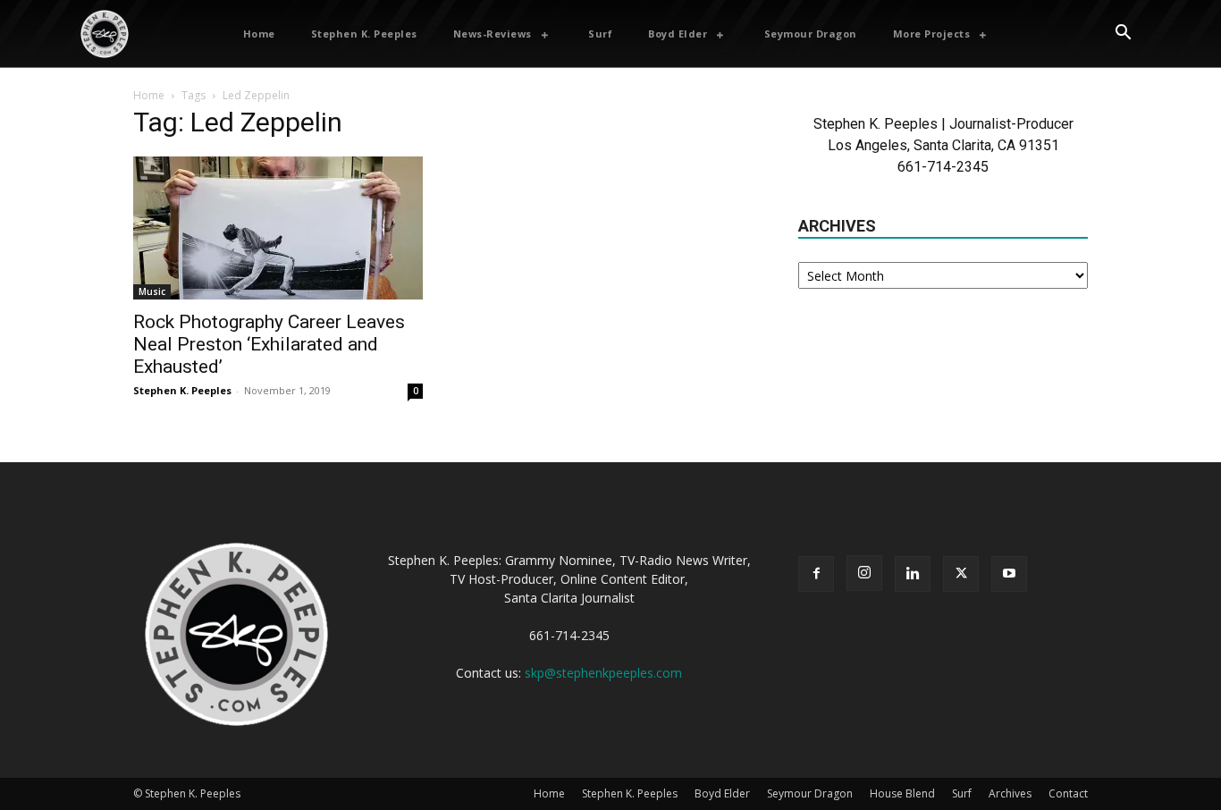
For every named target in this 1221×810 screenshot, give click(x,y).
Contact (1068, 793)
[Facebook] (816, 574)
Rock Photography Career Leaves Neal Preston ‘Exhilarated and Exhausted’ (269, 344)
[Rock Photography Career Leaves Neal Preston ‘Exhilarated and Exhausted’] (278, 228)
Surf (962, 793)
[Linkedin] (912, 574)
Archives (1010, 793)
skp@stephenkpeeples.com (603, 672)
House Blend (902, 793)
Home (148, 95)
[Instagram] (864, 573)
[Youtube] (1009, 574)
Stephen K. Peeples (182, 390)
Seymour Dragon (810, 793)
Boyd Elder (722, 793)
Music (152, 291)
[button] (1122, 34)
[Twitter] (961, 574)
